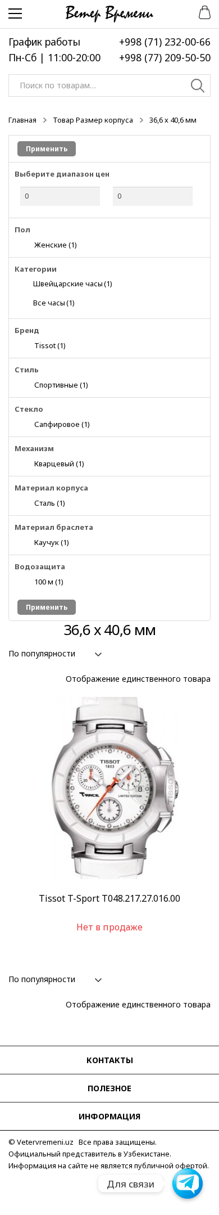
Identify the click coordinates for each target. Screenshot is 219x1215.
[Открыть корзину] (200, 11)
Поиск (198, 87)
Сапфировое (62, 424)
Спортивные (61, 384)
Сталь (49, 502)
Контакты (109, 1060)
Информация (109, 1116)
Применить (46, 149)
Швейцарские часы (72, 283)
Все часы (54, 303)
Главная (22, 120)
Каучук (51, 542)
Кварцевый (59, 463)
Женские (55, 244)
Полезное (109, 1088)
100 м (48, 581)
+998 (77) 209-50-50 (165, 57)
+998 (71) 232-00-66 (165, 41)
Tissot (50, 345)
